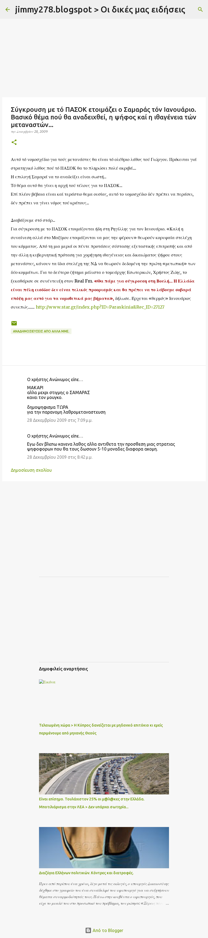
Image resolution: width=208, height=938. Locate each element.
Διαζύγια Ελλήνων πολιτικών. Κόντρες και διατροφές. (86, 873)
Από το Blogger (107, 930)
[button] (14, 142)
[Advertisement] (104, 57)
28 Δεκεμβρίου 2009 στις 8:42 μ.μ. (59, 457)
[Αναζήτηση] (193, 9)
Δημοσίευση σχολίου (31, 470)
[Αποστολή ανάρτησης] (14, 325)
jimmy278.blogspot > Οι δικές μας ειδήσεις (100, 9)
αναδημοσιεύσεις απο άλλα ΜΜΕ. (41, 331)
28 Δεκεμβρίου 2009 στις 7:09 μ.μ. (59, 420)
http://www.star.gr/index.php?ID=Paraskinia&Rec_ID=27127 (100, 307)
